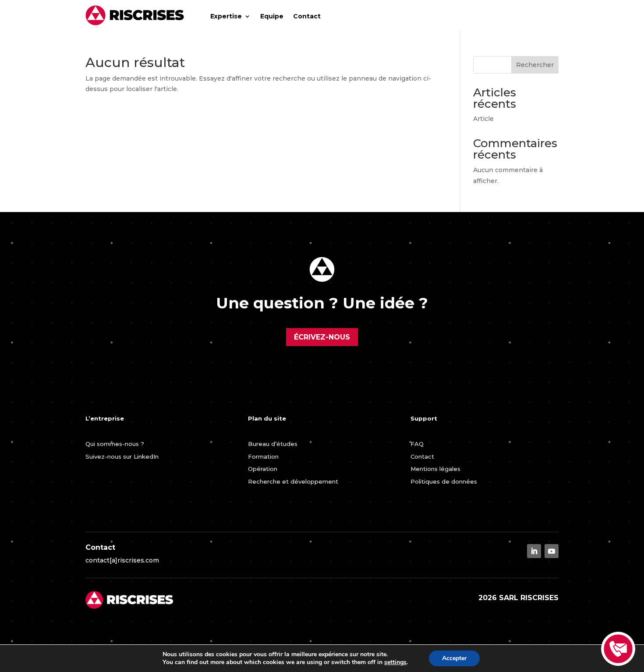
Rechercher (535, 65)
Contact (307, 16)
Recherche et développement (293, 481)
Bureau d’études (272, 443)
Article (483, 119)
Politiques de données (443, 481)
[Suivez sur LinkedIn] (534, 551)
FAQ (417, 443)
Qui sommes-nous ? (114, 443)
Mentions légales (435, 468)
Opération (262, 468)
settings (395, 662)
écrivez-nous (322, 337)
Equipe (271, 16)
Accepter (454, 658)
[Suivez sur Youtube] (552, 551)
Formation (263, 456)
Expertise (226, 16)
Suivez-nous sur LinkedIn (122, 456)
